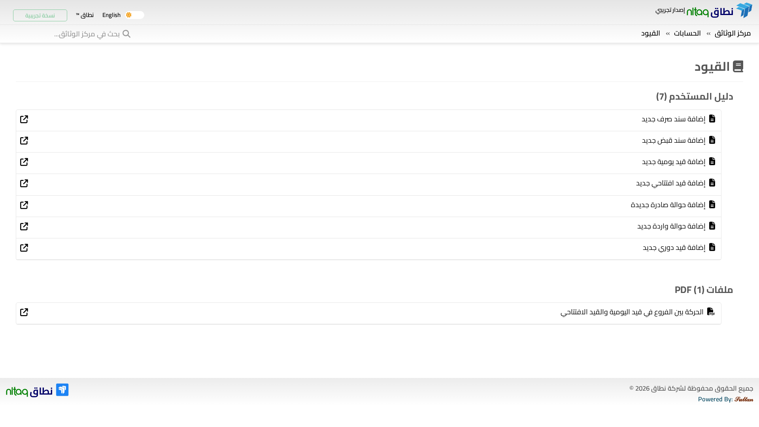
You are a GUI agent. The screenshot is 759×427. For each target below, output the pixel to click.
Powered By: (725, 399)
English (111, 15)
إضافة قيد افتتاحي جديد (671, 183)
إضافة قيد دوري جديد (675, 247)
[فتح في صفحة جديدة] (24, 119)
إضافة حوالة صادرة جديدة (669, 205)
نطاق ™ (85, 15)
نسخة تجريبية (40, 15)
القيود (650, 33)
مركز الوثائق (733, 33)
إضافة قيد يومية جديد (674, 162)
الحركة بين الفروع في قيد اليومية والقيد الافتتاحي (633, 312)
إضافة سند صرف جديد (674, 119)
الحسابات (687, 33)
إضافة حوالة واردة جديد (672, 226)
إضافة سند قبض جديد (674, 140)
